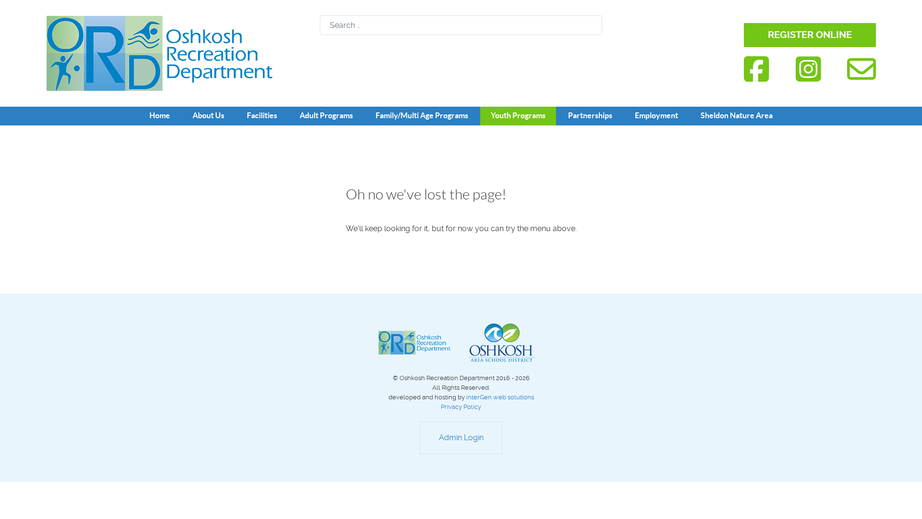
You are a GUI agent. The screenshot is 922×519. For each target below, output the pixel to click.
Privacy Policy (461, 406)
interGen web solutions (500, 397)
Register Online (810, 34)
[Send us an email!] (861, 70)
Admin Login (461, 437)
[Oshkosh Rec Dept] (159, 52)
